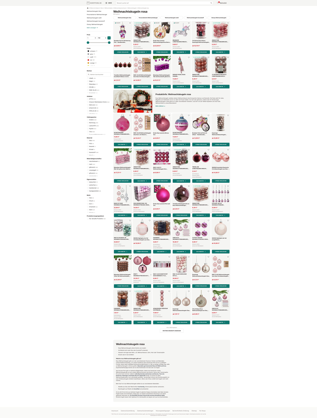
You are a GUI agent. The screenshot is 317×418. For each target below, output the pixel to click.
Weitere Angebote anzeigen (172, 330)
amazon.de (93, 108)
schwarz (93, 51)
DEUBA (92, 87)
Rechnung (93, 123)
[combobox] (164, 3)
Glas (92, 140)
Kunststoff (93, 152)
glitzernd (93, 173)
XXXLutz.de (93, 111)
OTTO (92, 99)
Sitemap (194, 411)
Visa (92, 131)
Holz (91, 143)
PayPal (92, 128)
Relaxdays (93, 84)
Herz (91, 198)
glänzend (93, 167)
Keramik (92, 146)
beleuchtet (93, 182)
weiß (93, 57)
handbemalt (94, 188)
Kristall (92, 149)
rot (92, 60)
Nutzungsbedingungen (163, 411)
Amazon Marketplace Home (99, 102)
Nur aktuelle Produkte (97, 218)
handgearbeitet (95, 191)
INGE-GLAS (94, 90)
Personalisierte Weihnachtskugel (97, 14)
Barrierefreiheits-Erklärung (181, 411)
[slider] (88, 42)
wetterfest (93, 185)
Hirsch (92, 201)
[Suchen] (211, 3)
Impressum (114, 411)
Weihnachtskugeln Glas (94, 11)
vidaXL (92, 78)
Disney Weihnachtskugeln (95, 24)
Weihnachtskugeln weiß (94, 18)
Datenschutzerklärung (128, 411)
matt (92, 164)
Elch (91, 204)
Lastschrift (94, 125)
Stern (92, 210)
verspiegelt (93, 170)
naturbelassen (94, 161)
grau (92, 54)
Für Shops (202, 411)
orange (93, 63)
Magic (92, 81)
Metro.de (93, 105)
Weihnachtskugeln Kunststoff (96, 21)
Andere (93, 120)
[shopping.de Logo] (94, 3)
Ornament (93, 207)
